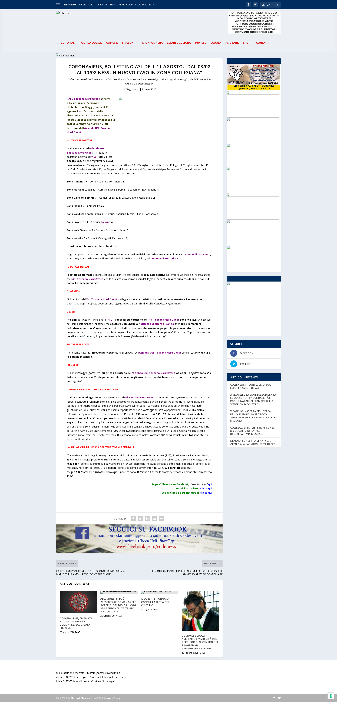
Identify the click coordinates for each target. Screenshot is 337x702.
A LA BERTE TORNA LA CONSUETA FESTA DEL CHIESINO (155, 602)
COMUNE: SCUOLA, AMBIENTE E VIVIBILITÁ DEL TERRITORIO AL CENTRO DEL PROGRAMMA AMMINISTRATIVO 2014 (200, 642)
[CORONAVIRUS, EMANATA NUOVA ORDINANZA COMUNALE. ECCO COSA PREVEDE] (78, 602)
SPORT (247, 42)
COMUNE (112, 42)
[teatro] (253, 120)
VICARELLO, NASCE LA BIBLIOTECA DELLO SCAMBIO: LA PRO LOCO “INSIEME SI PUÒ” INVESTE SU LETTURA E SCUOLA (253, 415)
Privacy (84, 681)
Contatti (262, 42)
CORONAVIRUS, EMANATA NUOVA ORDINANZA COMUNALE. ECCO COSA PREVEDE (76, 623)
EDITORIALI (68, 42)
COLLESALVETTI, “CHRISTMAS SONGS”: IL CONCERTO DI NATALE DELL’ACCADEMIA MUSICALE (253, 431)
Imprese (200, 42)
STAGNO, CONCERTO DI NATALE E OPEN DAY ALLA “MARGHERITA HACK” (252, 442)
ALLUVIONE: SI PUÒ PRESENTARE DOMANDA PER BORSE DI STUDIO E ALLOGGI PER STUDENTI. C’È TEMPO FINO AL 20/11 (118, 605)
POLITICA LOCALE (91, 42)
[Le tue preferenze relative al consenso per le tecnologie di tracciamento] (331, 696)
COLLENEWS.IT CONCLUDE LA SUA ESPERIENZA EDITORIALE (250, 386)
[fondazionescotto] (253, 248)
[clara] (253, 93)
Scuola (216, 42)
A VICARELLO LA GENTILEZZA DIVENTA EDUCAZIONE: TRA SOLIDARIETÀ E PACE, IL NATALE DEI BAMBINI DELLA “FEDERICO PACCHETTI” (253, 399)
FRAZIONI (128, 42)
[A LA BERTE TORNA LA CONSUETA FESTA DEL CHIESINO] (159, 592)
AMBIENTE (232, 42)
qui (210, 484)
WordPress (113, 698)
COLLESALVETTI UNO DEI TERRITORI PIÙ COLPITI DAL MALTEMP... (117, 4)
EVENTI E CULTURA (179, 42)
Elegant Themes (80, 698)
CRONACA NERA (152, 42)
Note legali (108, 681)
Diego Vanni (132, 89)
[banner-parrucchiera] (253, 169)
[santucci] (253, 195)
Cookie (95, 681)
